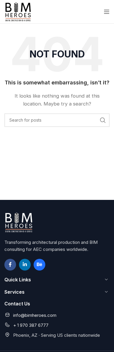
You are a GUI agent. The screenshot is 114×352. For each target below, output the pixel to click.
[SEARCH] (103, 120)
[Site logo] (18, 11)
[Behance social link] (39, 265)
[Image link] (19, 222)
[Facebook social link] (10, 265)
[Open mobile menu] (107, 12)
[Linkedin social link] (25, 265)
